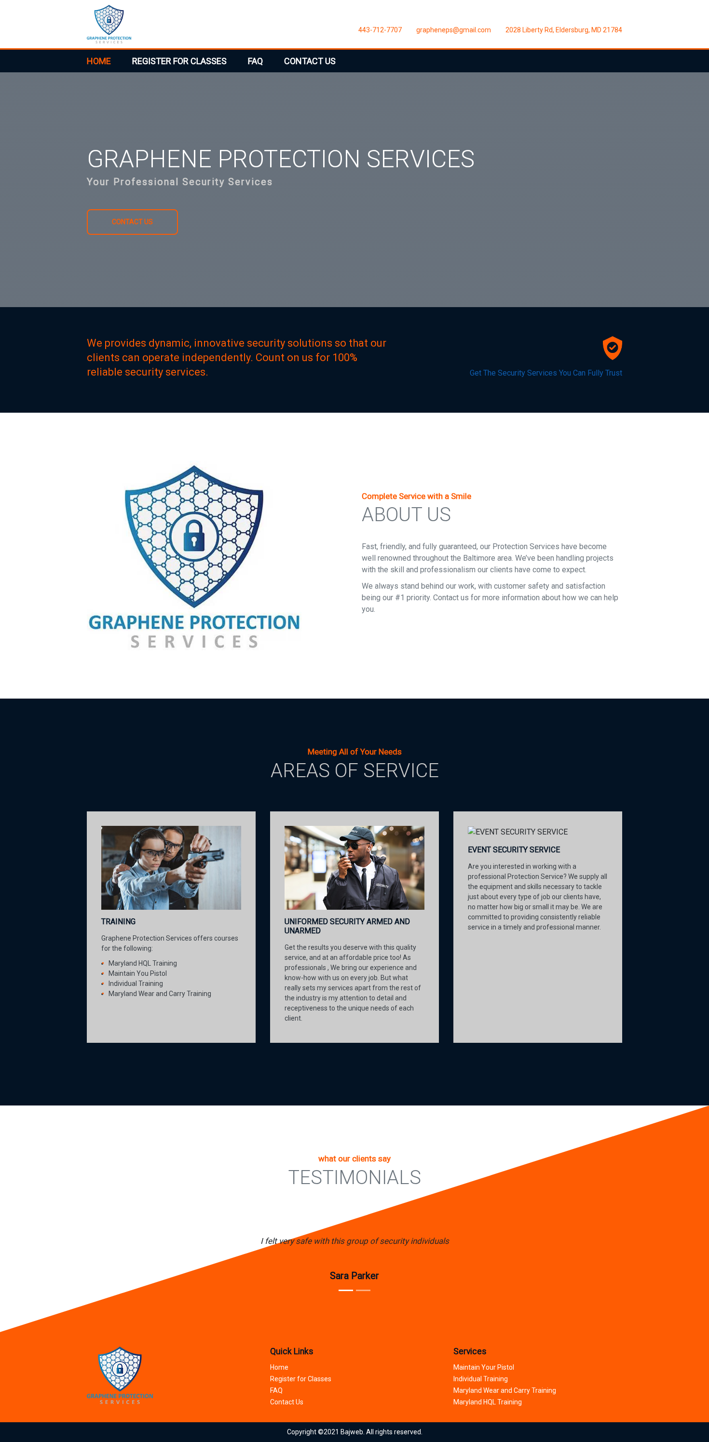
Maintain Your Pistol (483, 1367)
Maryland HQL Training (487, 1402)
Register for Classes (300, 1379)
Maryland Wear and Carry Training (504, 1390)
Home (279, 1367)
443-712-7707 (380, 30)
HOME (99, 61)
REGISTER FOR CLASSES (179, 61)
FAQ (255, 61)
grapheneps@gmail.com (453, 30)
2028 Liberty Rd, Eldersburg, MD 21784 (563, 30)
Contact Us (286, 1402)
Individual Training (480, 1379)
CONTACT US (310, 61)
